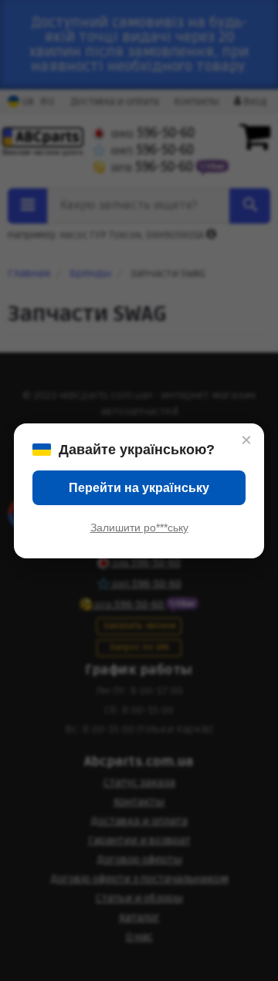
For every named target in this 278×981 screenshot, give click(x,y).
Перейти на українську (139, 487)
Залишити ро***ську (139, 527)
